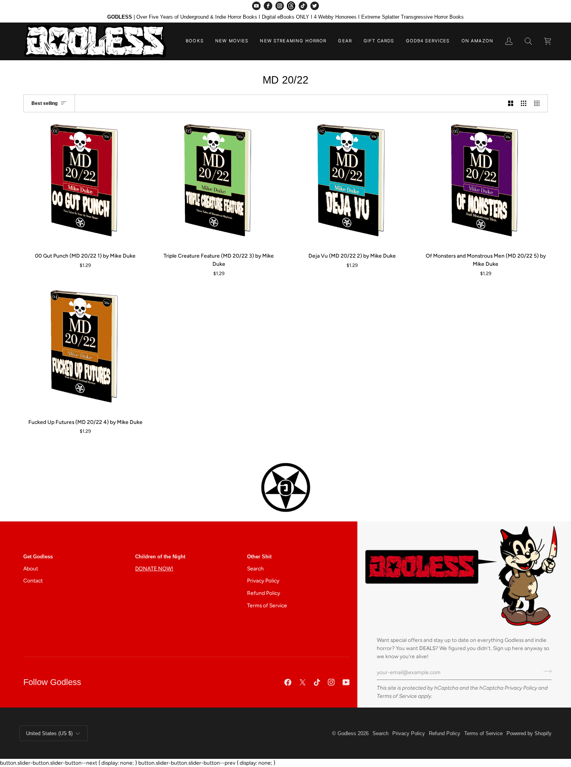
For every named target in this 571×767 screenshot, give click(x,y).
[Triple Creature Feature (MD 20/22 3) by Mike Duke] (219, 184)
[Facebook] (268, 5)
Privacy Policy (521, 688)
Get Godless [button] (38, 557)
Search (255, 568)
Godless (347, 733)
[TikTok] (303, 5)
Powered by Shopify (529, 733)
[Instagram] (279, 5)
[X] (302, 682)
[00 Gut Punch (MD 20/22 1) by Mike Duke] (85, 184)
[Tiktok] (317, 682)
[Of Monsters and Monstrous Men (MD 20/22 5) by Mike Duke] (486, 184)
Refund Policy (263, 593)
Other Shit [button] (259, 557)
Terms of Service (397, 696)
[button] (194, 41)
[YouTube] (256, 5)
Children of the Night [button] (160, 557)
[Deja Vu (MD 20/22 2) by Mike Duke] (352, 184)
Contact (33, 580)
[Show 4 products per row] (538, 103)
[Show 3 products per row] (523, 103)
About (30, 568)
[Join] (545, 671)
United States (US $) (49, 733)
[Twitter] (314, 5)
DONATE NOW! (154, 568)
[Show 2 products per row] (510, 103)
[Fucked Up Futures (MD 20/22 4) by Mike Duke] (85, 350)
